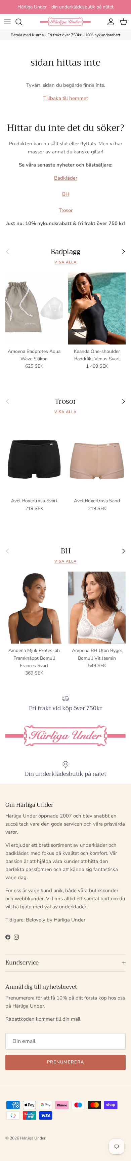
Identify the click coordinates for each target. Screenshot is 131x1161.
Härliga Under (32, 1138)
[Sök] (22, 21)
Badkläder (65, 178)
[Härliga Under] (65, 21)
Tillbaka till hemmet (65, 98)
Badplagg (65, 252)
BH (65, 194)
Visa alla (65, 262)
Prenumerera (65, 1062)
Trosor (66, 210)
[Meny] (7, 21)
